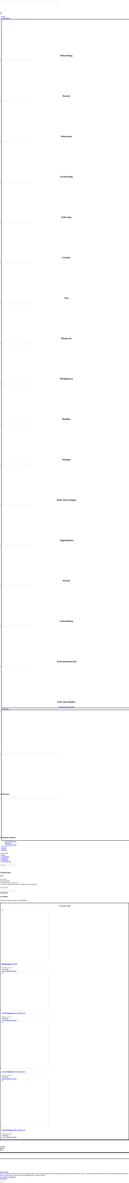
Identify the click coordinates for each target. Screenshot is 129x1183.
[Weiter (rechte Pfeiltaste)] (2, 1182)
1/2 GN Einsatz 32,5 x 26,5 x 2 (13, 1013)
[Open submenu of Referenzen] (9, 709)
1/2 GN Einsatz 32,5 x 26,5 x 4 (13, 1130)
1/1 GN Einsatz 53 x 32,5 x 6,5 (13, 1072)
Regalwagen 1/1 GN (9, 964)
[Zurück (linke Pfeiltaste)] (1, 1182)
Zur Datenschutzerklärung (8, 1177)
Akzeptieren (3, 1178)
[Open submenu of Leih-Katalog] (10, 18)
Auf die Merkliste (7, 971)
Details (14, 971)
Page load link (4, 1172)
